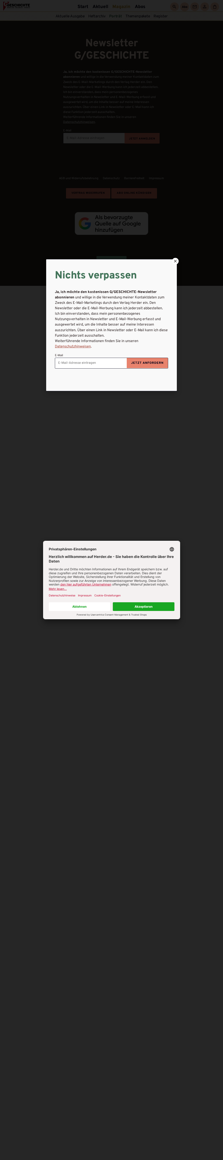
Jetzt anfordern (147, 363)
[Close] (175, 261)
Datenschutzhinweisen (73, 346)
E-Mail (59, 355)
